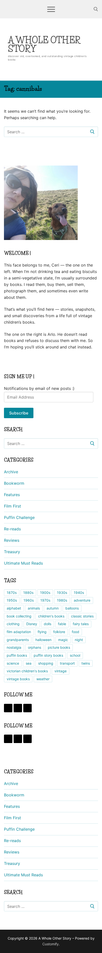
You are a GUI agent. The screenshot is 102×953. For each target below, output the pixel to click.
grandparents (18, 640)
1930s (62, 592)
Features (12, 494)
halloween (43, 640)
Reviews (11, 540)
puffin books (17, 655)
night (79, 640)
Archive (11, 471)
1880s (28, 592)
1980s (62, 600)
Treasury (12, 551)
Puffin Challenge (19, 517)
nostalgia (14, 647)
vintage (60, 671)
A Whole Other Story (44, 44)
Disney (31, 624)
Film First (12, 506)
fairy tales (81, 624)
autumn (53, 608)
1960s (29, 600)
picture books (59, 647)
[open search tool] (96, 9)
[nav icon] (51, 9)
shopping (45, 663)
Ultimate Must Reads (23, 563)
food (75, 632)
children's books (51, 616)
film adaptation (19, 632)
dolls (47, 624)
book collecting (19, 616)
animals (34, 608)
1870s (12, 592)
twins (85, 663)
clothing (13, 624)
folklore (59, 632)
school (75, 655)
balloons (72, 608)
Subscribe (18, 412)
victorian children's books (27, 671)
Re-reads (12, 528)
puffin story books (48, 655)
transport (67, 663)
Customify (50, 944)
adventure (82, 600)
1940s (79, 592)
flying (42, 632)
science (13, 663)
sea (28, 663)
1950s (12, 600)
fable (62, 624)
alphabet (14, 608)
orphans (34, 647)
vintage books (18, 679)
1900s (45, 592)
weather (43, 679)
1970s (45, 600)
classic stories (82, 616)
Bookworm (14, 483)
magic (63, 640)
